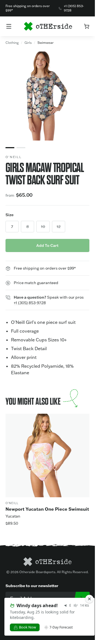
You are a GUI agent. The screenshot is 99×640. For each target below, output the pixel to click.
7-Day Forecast (61, 627)
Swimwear (45, 43)
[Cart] (86, 26)
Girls (28, 43)
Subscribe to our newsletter (32, 585)
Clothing (12, 43)
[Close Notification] (89, 599)
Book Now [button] (27, 627)
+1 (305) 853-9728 (74, 8)
